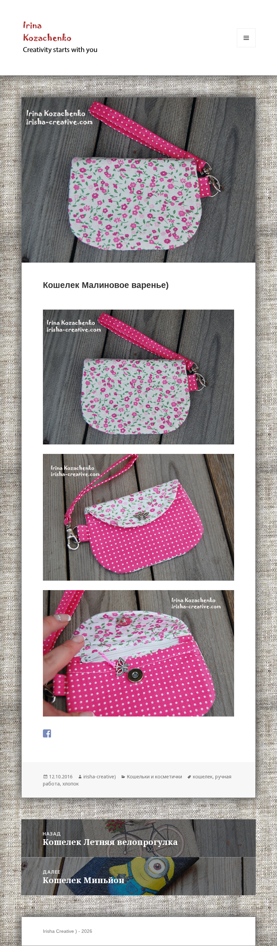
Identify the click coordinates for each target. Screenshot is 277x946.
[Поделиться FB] (47, 733)
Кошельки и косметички (154, 776)
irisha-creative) (99, 776)
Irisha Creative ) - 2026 (67, 931)
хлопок (70, 783)
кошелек (202, 776)
